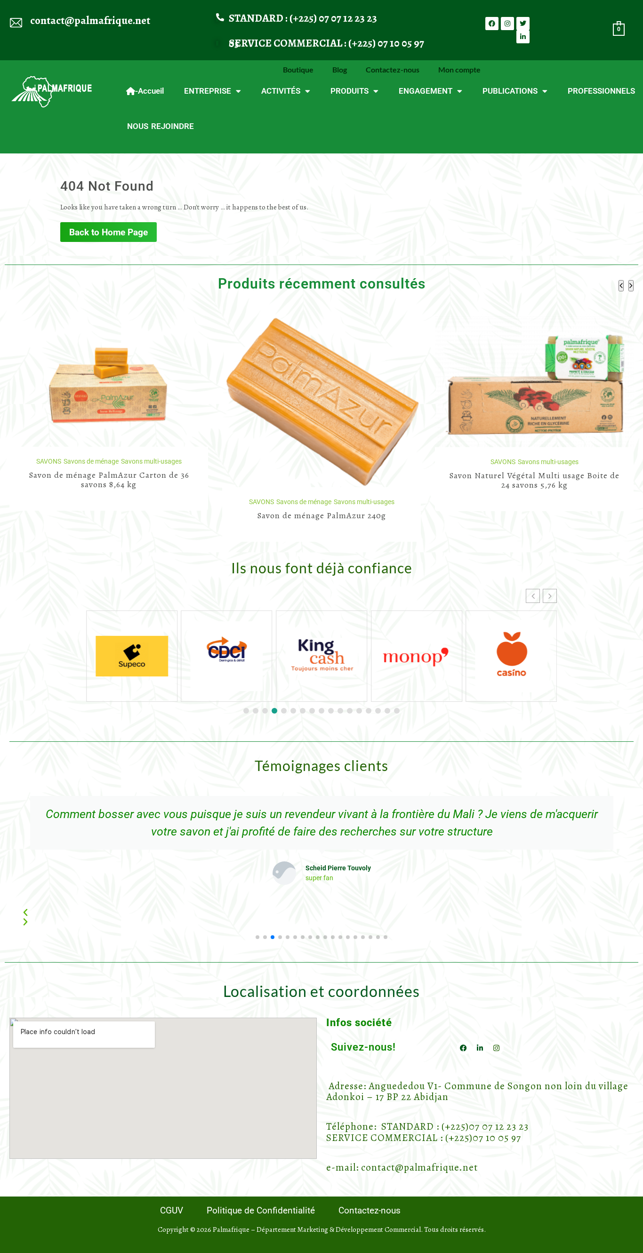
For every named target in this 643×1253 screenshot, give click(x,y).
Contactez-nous (392, 69)
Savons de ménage (91, 502)
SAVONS (48, 502)
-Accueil (149, 91)
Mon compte (459, 69)
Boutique (298, 69)
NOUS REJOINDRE (160, 126)
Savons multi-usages (151, 502)
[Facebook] (491, 23)
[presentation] (621, 285)
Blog (339, 69)
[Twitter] (523, 23)
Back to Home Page (108, 232)
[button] (550, 596)
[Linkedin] (523, 36)
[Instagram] (507, 23)
